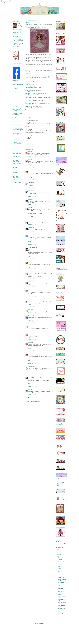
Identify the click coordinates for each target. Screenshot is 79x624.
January (59, 613)
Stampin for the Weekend (30, 90)
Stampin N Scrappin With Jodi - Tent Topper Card (62, 576)
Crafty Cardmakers (28, 97)
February (60, 612)
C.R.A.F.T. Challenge (17, 163)
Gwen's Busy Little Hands (33, 234)
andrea (29, 190)
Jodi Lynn (14, 65)
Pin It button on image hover (39, 623)
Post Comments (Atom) (35, 401)
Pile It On (27, 96)
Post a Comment (28, 397)
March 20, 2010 (32, 363)
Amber (29, 289)
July (59, 564)
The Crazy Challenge (29, 87)
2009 (58, 615)
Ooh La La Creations (29, 94)
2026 (58, 549)
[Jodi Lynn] (16, 79)
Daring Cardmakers (16, 170)
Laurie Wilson (31, 271)
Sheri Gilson (30, 170)
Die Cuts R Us (28, 107)
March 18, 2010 (32, 156)
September (60, 561)
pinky (29, 333)
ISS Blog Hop (60, 586)
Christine (30, 315)
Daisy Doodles (28, 100)
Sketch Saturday (16, 184)
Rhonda (29, 281)
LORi (29, 207)
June (59, 566)
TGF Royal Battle (61, 582)
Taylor (29, 151)
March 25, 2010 (32, 394)
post (51, 70)
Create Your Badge (15, 80)
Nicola (29, 353)
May (59, 568)
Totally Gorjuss (28, 91)
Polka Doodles (15, 172)
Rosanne (30, 220)
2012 (58, 552)
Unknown (30, 366)
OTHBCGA (60, 594)
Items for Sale (29, 17)
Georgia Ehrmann (31, 247)
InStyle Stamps (39, 24)
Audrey (29, 182)
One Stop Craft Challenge (18, 181)
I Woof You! (60, 573)
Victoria (29, 375)
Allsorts (14, 179)
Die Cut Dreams (28, 93)
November (60, 557)
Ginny (29, 309)
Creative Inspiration (16, 152)
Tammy (29, 199)
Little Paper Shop (28, 101)
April (59, 569)
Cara (29, 299)
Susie (29, 389)
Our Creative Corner (17, 182)
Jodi (19, 23)
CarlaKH (30, 325)
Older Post (51, 399)
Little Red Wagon (28, 104)
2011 (58, 554)
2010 (58, 556)
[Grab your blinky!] (61, 151)
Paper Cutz (27, 88)
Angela (29, 159)
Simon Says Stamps (16, 156)
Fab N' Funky (27, 106)
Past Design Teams (20, 17)
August (59, 562)
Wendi (29, 342)
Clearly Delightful (28, 83)
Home (13, 17)
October (59, 559)
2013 (58, 551)
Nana (29, 261)
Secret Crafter (27, 84)
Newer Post (27, 399)
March (59, 571)
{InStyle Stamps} (50, 76)
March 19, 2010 (32, 278)
